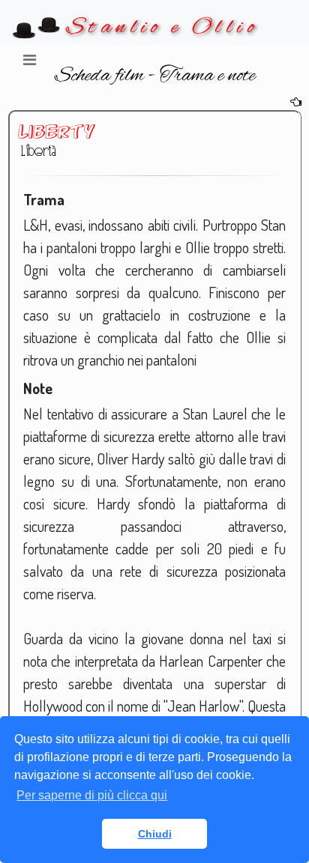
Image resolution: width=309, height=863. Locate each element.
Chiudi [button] (155, 834)
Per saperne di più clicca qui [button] (91, 795)
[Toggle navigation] (29, 63)
